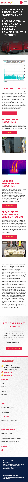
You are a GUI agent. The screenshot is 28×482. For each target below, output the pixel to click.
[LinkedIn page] (2, 450)
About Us (3, 386)
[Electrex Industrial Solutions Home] (7, 3)
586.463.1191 (8, 375)
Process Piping (5, 412)
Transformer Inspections (8, 436)
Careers (3, 391)
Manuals (3, 423)
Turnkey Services (6, 416)
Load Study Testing (6, 433)
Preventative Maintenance (8, 429)
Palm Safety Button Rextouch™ (9, 420)
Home (2, 383)
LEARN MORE (9, 113)
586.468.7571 (8, 372)
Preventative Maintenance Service (10, 441)
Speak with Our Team (14, 348)
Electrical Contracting (7, 407)
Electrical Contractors (7, 467)
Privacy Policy (5, 396)
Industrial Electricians (16, 467)
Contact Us (4, 394)
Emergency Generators (7, 410)
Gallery (3, 389)
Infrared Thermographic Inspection (10, 438)
